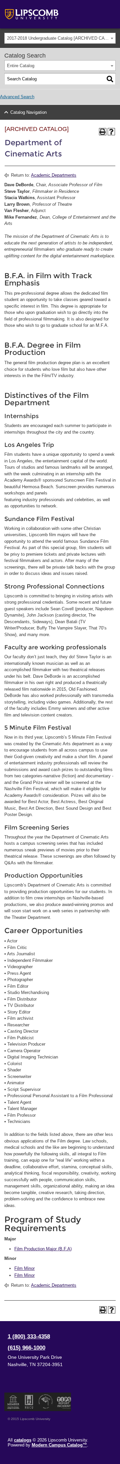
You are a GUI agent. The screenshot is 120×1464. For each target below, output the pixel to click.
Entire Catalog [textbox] (20, 65)
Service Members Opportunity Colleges (46, 1402)
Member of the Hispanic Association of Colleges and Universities (29, 1402)
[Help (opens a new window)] (111, 131)
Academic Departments (53, 175)
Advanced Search (17, 96)
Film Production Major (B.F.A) (43, 1248)
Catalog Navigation (28, 112)
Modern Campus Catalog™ (59, 1444)
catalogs (22, 1440)
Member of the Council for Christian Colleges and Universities (13, 1402)
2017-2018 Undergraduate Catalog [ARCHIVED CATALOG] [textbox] (61, 38)
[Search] (110, 79)
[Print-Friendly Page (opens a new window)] (102, 131)
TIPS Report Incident (63, 1402)
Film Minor (24, 1268)
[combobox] (60, 38)
